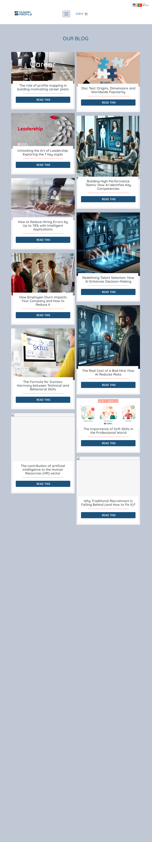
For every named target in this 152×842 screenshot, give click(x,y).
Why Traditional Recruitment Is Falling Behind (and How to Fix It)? (108, 503)
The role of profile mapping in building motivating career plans (43, 87)
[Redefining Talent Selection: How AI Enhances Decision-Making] (108, 244)
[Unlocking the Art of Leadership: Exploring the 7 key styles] (43, 131)
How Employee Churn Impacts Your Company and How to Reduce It (43, 301)
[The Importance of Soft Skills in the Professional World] (108, 412)
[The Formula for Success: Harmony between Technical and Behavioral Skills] (43, 354)
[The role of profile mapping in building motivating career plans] (43, 68)
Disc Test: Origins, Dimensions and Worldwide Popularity (108, 90)
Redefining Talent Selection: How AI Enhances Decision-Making (108, 280)
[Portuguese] (140, 5)
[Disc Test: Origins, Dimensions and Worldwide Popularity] (108, 69)
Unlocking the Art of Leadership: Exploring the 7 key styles (42, 152)
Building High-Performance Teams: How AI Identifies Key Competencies (108, 185)
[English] (135, 5)
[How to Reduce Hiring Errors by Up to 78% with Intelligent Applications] (43, 199)
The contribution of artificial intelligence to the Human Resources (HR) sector (43, 469)
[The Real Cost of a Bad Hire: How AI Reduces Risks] (108, 337)
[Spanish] (145, 5)
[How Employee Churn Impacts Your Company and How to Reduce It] (43, 274)
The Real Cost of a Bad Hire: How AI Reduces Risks (108, 372)
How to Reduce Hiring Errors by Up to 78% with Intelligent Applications (43, 225)
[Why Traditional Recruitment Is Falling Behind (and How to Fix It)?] (108, 477)
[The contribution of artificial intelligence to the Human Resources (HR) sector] (43, 438)
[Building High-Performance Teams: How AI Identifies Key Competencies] (108, 147)
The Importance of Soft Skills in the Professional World (108, 431)
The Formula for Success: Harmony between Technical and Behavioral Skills (43, 385)
